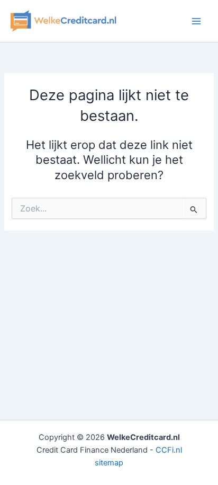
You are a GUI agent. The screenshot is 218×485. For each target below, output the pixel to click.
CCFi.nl (169, 450)
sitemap (109, 463)
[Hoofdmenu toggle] (196, 21)
